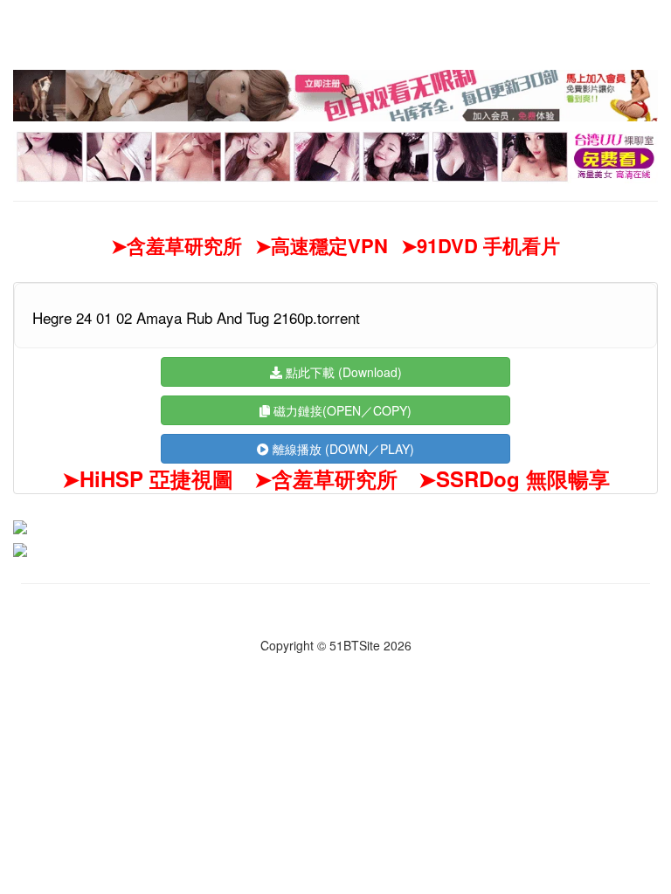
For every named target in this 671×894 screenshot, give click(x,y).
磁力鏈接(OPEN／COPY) (341, 410)
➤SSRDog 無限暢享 (514, 478)
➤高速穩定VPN (321, 245)
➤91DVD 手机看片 (480, 245)
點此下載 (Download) (342, 372)
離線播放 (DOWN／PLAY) (341, 448)
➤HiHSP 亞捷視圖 (147, 478)
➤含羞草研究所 (176, 245)
